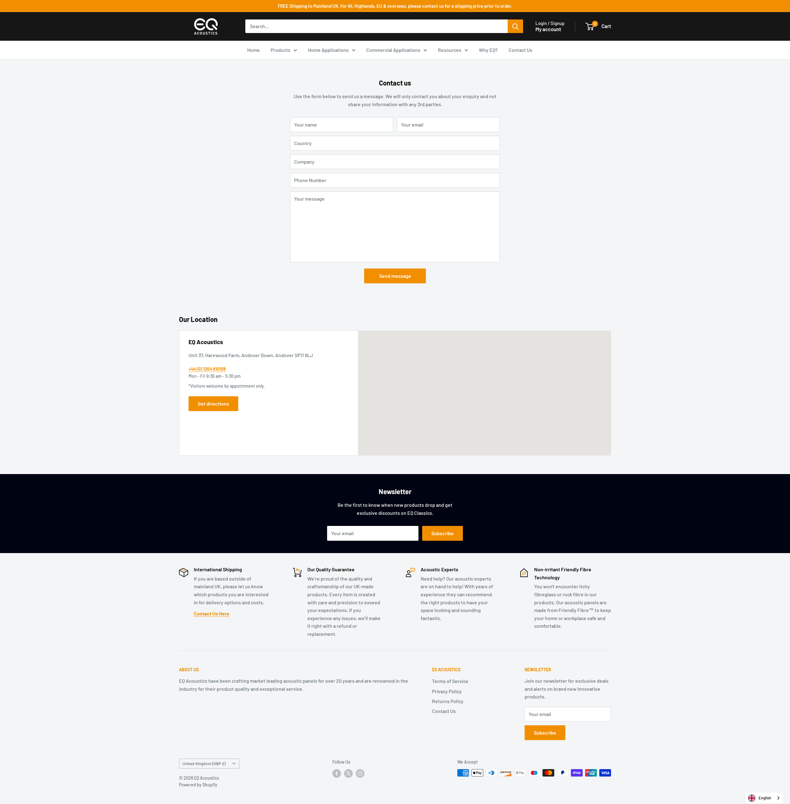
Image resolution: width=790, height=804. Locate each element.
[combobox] (764, 798)
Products (280, 50)
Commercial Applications (393, 50)
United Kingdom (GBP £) (204, 763)
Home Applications (328, 50)
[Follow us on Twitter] (348, 773)
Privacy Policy (447, 691)
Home (253, 50)
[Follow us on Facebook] (336, 773)
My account (548, 29)
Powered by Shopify (198, 784)
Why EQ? (488, 50)
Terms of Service (450, 681)
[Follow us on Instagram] (360, 773)
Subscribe (442, 533)
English (765, 797)
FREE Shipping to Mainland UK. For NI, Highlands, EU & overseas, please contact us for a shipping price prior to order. (395, 6)
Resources (449, 50)
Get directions (213, 403)
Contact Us (520, 50)
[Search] (515, 26)
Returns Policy (448, 701)
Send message (395, 276)
